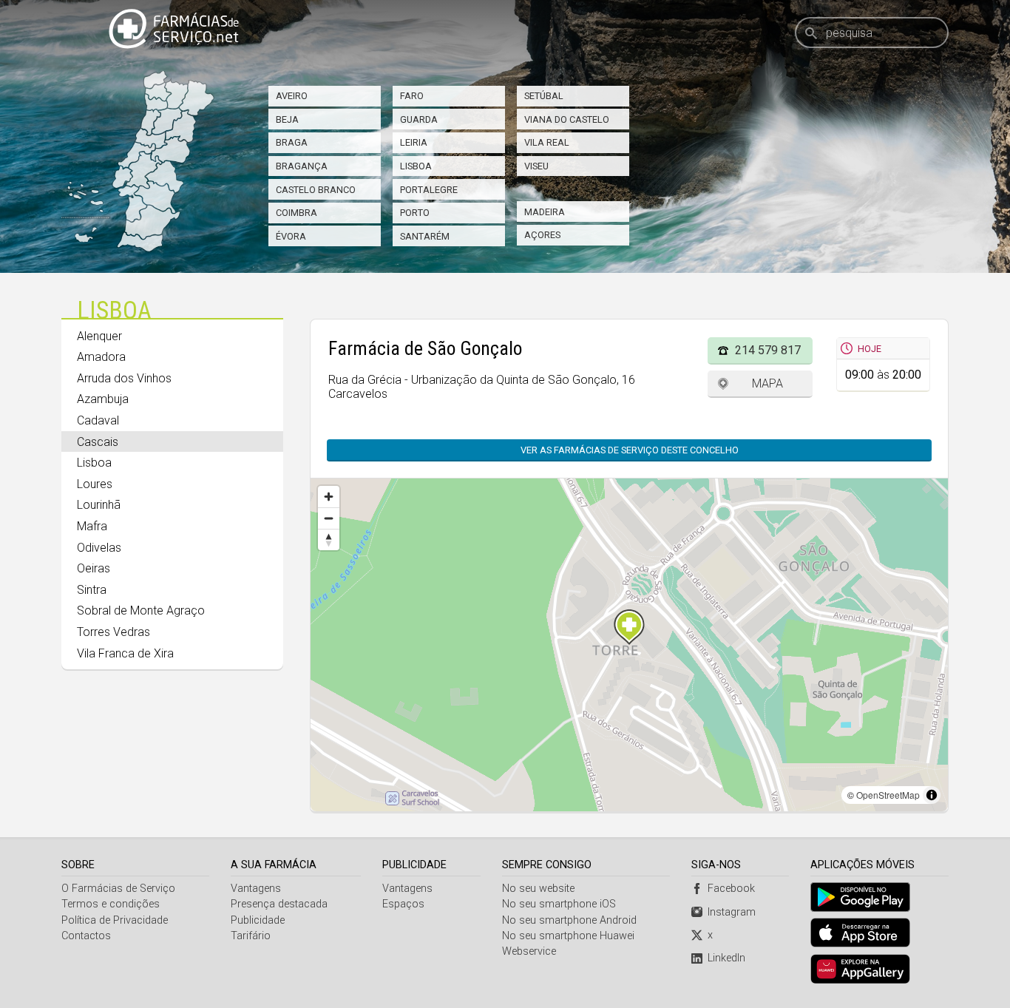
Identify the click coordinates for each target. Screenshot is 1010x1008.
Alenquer (99, 336)
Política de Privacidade (114, 920)
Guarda (419, 119)
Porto (415, 212)
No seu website (538, 888)
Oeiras (93, 568)
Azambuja (103, 399)
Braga (292, 142)
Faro (412, 95)
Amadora (101, 357)
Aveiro (292, 95)
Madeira (544, 211)
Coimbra (296, 212)
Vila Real (546, 142)
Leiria (413, 142)
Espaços (403, 904)
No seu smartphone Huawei (568, 936)
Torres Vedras (113, 632)
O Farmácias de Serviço (118, 888)
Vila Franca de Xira (125, 653)
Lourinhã (99, 505)
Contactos (86, 936)
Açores (542, 234)
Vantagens (256, 888)
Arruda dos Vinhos (124, 378)
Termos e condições (110, 904)
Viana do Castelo (566, 119)
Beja (287, 119)
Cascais (97, 442)
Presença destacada (279, 904)
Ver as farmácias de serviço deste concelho (630, 450)
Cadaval (98, 420)
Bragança (302, 166)
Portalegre (429, 189)
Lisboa (416, 166)
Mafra (92, 526)
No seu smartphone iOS (559, 904)
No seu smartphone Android (569, 920)
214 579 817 (768, 350)
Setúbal (543, 95)
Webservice (529, 951)
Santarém (425, 236)
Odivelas (99, 548)
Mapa (767, 383)
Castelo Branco (316, 189)
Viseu (536, 166)
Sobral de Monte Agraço (141, 610)
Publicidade (258, 920)
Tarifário (251, 936)
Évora (291, 236)
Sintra (91, 590)
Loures (94, 484)
